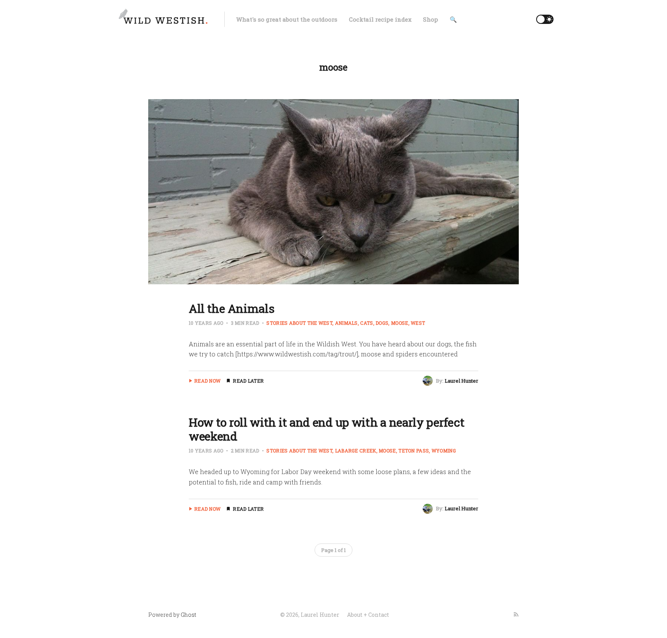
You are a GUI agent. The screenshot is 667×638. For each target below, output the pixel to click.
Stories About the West (299, 323)
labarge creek (355, 450)
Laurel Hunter (461, 380)
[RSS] (516, 614)
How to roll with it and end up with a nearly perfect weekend (326, 429)
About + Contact (368, 614)
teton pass (413, 450)
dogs (382, 323)
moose (399, 323)
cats (366, 323)
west (418, 323)
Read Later (248, 380)
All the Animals (231, 308)
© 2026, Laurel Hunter (309, 614)
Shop (430, 19)
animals (346, 323)
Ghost (188, 614)
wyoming (444, 450)
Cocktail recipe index (380, 19)
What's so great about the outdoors (286, 19)
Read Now (207, 380)
